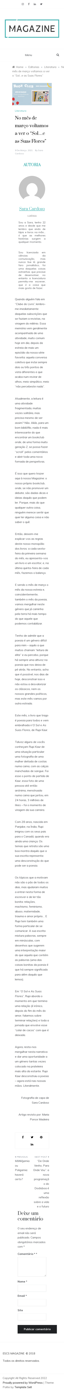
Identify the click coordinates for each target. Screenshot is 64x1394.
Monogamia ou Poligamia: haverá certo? (22, 1170)
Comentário (26, 1254)
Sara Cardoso (32, 209)
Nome (22, 1281)
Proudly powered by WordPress (23, 1382)
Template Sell (23, 1387)
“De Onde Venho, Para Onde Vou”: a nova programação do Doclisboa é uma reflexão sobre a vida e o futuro (41, 1183)
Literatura (20, 110)
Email (22, 1295)
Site (20, 1310)
